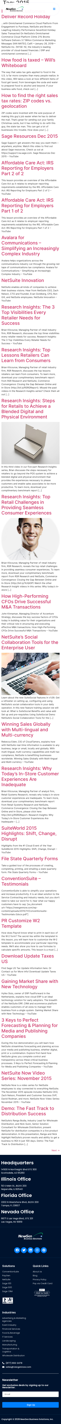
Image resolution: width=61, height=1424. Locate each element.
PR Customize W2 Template (20, 923)
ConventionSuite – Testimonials (21, 881)
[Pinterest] (44, 1250)
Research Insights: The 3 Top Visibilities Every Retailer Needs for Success (28, 315)
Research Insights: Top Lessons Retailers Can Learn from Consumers (26, 355)
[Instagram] (37, 1250)
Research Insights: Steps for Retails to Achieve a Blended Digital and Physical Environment (28, 409)
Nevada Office (17, 1212)
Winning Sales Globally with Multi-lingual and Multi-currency (26, 729)
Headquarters (17, 1163)
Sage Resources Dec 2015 (29, 136)
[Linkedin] (30, 1250)
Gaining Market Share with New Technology (29, 984)
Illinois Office (16, 1179)
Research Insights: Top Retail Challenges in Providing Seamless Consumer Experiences (26, 505)
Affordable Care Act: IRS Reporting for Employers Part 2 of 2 (27, 168)
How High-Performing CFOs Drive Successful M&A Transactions (26, 601)
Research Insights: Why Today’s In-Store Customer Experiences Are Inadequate (30, 776)
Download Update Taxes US (27, 958)
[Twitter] (24, 1250)
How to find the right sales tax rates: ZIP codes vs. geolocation (29, 101)
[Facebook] (17, 1250)
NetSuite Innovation (22, 280)
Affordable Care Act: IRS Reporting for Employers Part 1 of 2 (27, 205)
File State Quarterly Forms (29, 858)
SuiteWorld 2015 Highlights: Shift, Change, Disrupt (29, 833)
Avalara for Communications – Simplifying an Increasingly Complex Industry (30, 245)
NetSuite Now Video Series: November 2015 (26, 1075)
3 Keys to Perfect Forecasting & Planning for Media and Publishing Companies (29, 1028)
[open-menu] (54, 9)
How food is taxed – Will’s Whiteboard (28, 62)
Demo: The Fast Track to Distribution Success (27, 1111)
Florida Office (16, 1195)
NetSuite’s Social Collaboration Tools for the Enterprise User (29, 642)
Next (56, 1150)
